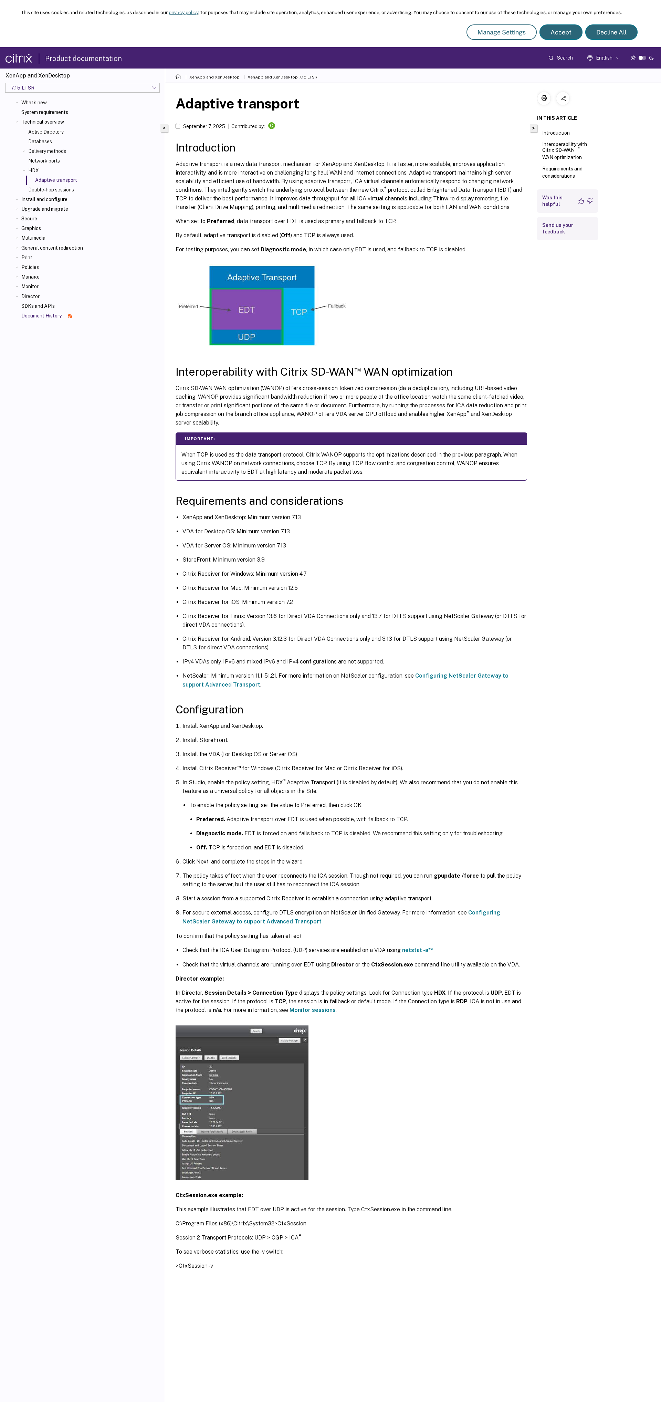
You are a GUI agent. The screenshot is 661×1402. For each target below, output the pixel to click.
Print (26, 257)
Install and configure (44, 199)
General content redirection (52, 248)
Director (30, 296)
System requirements (44, 112)
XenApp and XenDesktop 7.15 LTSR (282, 77)
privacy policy (183, 12)
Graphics (31, 228)
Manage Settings (502, 32)
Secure (29, 218)
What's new (34, 102)
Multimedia (33, 238)
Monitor (30, 286)
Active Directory (46, 132)
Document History (42, 315)
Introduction (556, 133)
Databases (40, 141)
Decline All (611, 32)
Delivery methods (47, 151)
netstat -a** (417, 950)
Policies (30, 267)
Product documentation (83, 58)
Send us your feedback (557, 228)
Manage (30, 277)
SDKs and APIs (38, 306)
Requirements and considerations (562, 172)
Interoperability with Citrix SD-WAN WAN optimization (564, 151)
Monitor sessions (313, 1010)
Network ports (44, 161)
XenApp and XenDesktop (214, 77)
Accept (560, 32)
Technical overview (42, 122)
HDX (33, 170)
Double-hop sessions (51, 189)
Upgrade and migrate (44, 209)
